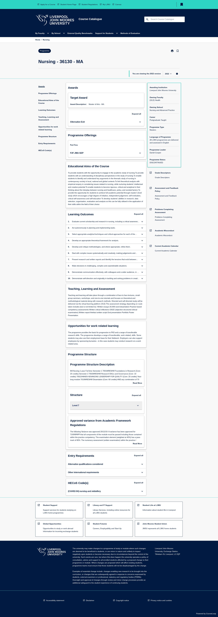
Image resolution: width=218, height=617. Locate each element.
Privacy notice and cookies (161, 600)
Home (37, 40)
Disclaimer (90, 600)
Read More (137, 383)
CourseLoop (211, 614)
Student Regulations (89, 4)
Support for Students (104, 33)
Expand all (136, 114)
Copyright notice (122, 600)
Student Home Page (68, 4)
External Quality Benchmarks (79, 33)
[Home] (55, 20)
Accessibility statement (55, 600)
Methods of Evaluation (130, 33)
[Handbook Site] (51, 552)
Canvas (118, 4)
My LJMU (106, 4)
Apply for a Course (47, 4)
